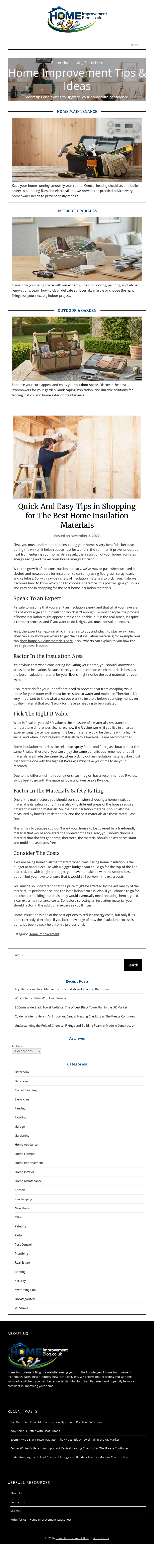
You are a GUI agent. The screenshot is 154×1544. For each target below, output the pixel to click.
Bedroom (21, 1081)
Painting (20, 1226)
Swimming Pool (25, 1290)
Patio (18, 1235)
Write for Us (101, 1538)
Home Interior (24, 1172)
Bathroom (22, 1072)
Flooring (20, 1117)
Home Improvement (44, 934)
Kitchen (20, 1190)
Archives (17, 1046)
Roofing (20, 1272)
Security (20, 1281)
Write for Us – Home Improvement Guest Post (40, 1519)
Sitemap (15, 1511)
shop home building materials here (46, 641)
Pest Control (23, 1244)
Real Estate (22, 1262)
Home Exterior (25, 1154)
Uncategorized (25, 1299)
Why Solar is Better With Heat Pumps (40, 998)
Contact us (17, 1502)
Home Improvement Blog (72, 1538)
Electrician (22, 1099)
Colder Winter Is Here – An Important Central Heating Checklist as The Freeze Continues (75, 1016)
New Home (22, 1208)
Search (17, 955)
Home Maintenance (28, 1181)
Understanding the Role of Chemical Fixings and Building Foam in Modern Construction (75, 1025)
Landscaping (23, 1199)
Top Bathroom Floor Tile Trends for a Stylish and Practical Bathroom (62, 989)
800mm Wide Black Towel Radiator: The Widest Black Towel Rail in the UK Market (71, 1007)
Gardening (22, 1135)
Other (19, 1217)
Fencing (20, 1108)
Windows (21, 1308)
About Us (16, 1493)
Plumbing (21, 1253)
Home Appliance (26, 1144)
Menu (135, 45)
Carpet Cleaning (25, 1090)
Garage (20, 1126)
